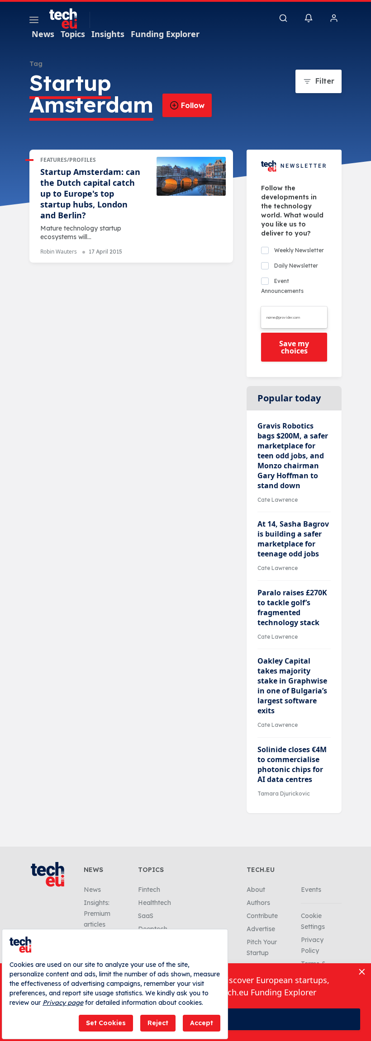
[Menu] (33, 21)
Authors (258, 903)
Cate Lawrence (277, 499)
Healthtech (154, 903)
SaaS (145, 916)
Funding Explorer (165, 33)
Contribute (262, 916)
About (256, 890)
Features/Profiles (68, 160)
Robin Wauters (58, 251)
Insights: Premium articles (97, 913)
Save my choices (294, 347)
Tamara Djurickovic (283, 793)
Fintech (149, 890)
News (43, 33)
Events (311, 890)
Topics (73, 33)
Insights (107, 33)
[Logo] (67, 18)
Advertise (261, 929)
